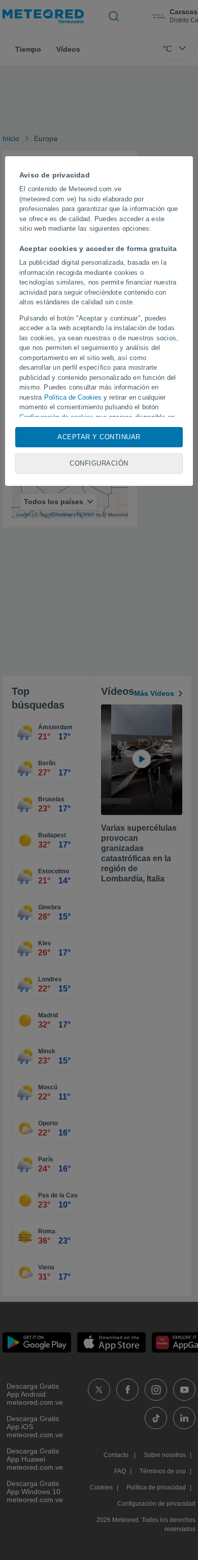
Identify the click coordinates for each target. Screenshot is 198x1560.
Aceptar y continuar (99, 437)
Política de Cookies (73, 397)
